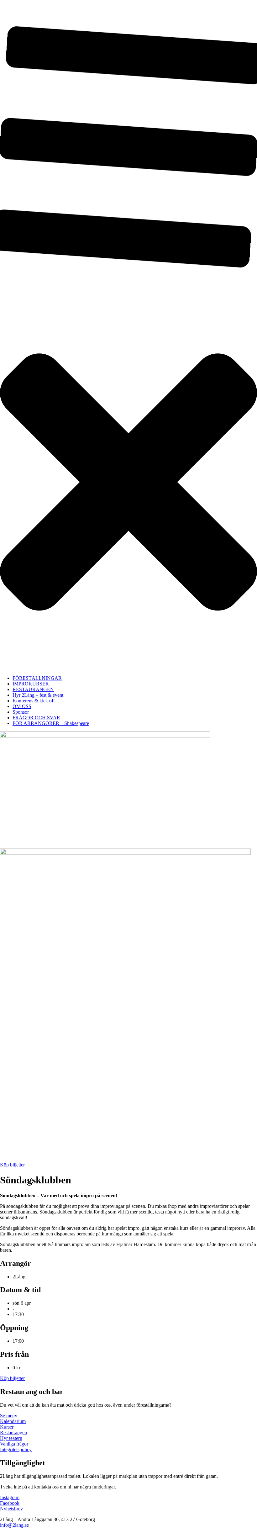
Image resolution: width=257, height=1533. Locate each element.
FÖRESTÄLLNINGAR (37, 678)
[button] (128, 335)
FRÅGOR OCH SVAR (36, 717)
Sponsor (21, 712)
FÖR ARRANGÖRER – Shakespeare (51, 723)
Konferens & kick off (34, 700)
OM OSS (22, 706)
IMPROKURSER (31, 683)
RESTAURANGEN (33, 689)
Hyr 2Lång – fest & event (38, 695)
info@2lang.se (14, 1525)
